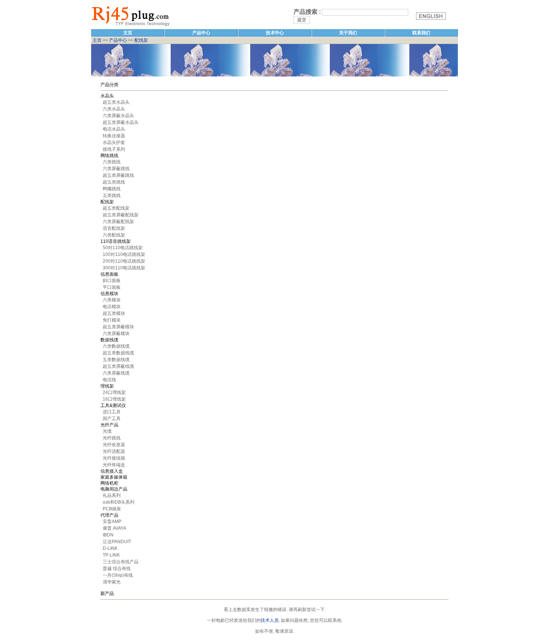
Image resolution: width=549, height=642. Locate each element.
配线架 (141, 40)
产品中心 (118, 40)
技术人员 (270, 620)
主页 (97, 40)
